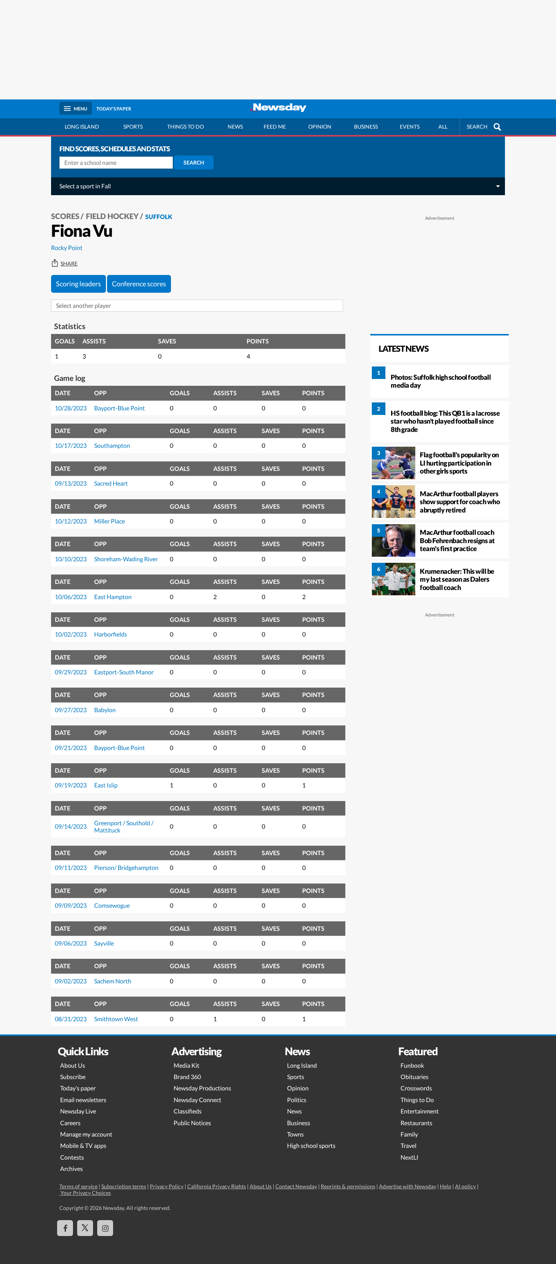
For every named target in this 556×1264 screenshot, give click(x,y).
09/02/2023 (71, 980)
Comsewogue (112, 905)
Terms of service (78, 1186)
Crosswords (416, 1088)
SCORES (65, 216)
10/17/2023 (71, 445)
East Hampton (113, 596)
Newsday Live (78, 1111)
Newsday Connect (197, 1099)
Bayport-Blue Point (119, 407)
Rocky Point (66, 247)
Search (193, 162)
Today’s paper (78, 1088)
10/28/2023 (71, 407)
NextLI (409, 1157)
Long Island (82, 126)
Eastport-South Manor (124, 671)
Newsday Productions (202, 1088)
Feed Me (275, 126)
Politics (296, 1099)
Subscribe (72, 1076)
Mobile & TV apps (83, 1145)
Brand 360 (187, 1076)
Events (409, 126)
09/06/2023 (71, 943)
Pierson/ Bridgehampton (126, 867)
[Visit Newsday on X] (85, 1228)
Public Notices (192, 1122)
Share (69, 264)
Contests (72, 1157)
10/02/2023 (71, 634)
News (235, 126)
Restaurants (416, 1122)
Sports (133, 126)
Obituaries (415, 1076)
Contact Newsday (296, 1186)
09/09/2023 (71, 905)
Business (366, 126)
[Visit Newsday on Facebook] (65, 1228)
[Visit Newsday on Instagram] (105, 1228)
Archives (71, 1168)
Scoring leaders (78, 284)
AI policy (465, 1186)
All (442, 126)
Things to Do (417, 1099)
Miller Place (109, 521)
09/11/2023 (71, 867)
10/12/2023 (71, 521)
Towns (295, 1134)
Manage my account (86, 1134)
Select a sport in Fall (85, 185)
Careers (70, 1122)
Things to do (185, 126)
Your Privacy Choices (85, 1192)
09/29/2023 (71, 671)
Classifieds (188, 1111)
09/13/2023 (71, 483)
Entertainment (420, 1111)
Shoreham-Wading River (126, 558)
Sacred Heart (111, 483)
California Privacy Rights (216, 1186)
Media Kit (186, 1065)
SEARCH (477, 126)
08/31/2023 (71, 1018)
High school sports (311, 1145)
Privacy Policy (166, 1186)
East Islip (106, 785)
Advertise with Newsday (407, 1186)
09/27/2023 (71, 709)
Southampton (112, 445)
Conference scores (139, 284)
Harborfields (110, 634)
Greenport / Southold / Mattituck (124, 826)
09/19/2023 (71, 785)
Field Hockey (112, 216)
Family (409, 1134)
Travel (408, 1145)
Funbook (412, 1065)
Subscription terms (123, 1186)
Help (445, 1186)
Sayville (104, 943)
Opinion (319, 126)
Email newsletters (83, 1099)
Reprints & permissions (348, 1186)
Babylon (105, 709)
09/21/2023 (71, 747)
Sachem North (112, 980)
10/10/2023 (71, 558)
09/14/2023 (71, 826)
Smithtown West (116, 1018)
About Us (72, 1065)
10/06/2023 (71, 596)
